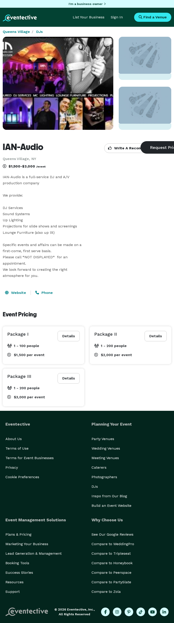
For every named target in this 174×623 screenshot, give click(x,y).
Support (12, 591)
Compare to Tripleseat (111, 553)
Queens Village (16, 32)
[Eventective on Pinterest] (129, 612)
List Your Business (88, 17)
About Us (13, 439)
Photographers (104, 477)
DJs (39, 32)
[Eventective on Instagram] (117, 612)
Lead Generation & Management (33, 553)
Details (68, 336)
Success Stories (19, 572)
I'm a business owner (86, 4)
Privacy (11, 467)
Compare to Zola (106, 591)
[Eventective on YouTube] (152, 612)
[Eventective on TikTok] (140, 612)
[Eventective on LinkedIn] (164, 612)
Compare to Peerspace (111, 572)
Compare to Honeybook (112, 563)
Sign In (117, 17)
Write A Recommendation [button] (137, 148)
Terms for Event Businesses (29, 458)
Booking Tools (17, 563)
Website (18, 293)
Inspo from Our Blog (109, 496)
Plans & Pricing (18, 534)
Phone (46, 293)
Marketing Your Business (26, 544)
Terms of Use (17, 448)
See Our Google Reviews (112, 534)
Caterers (99, 467)
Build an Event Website (111, 505)
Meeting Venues (105, 458)
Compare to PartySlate (111, 582)
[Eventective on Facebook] (105, 612)
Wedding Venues (106, 448)
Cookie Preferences (22, 477)
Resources (14, 582)
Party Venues (103, 439)
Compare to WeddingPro (113, 544)
